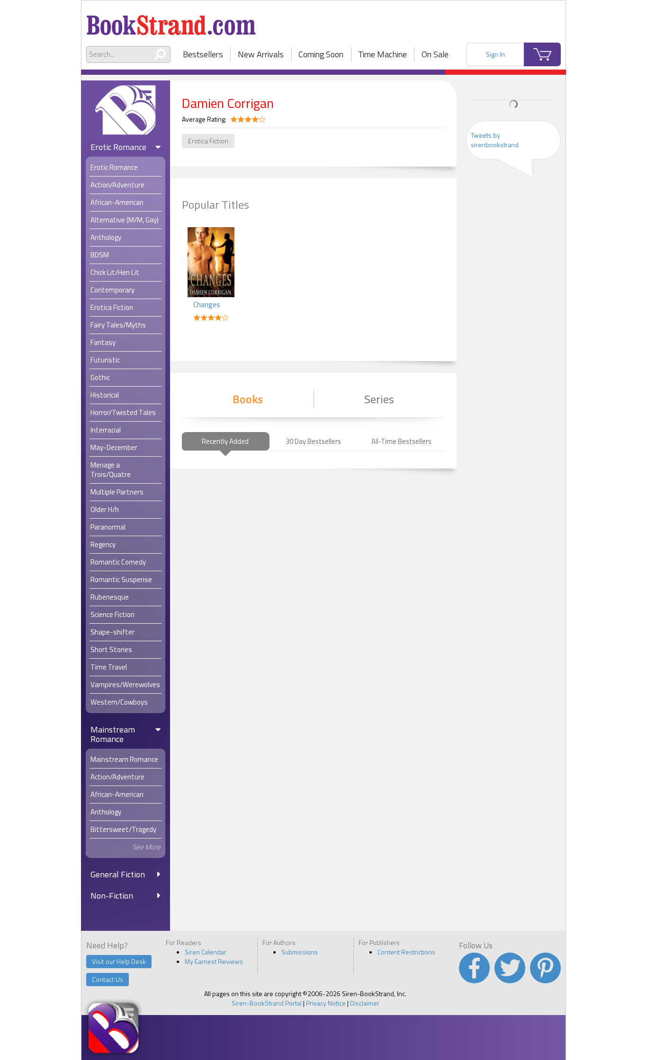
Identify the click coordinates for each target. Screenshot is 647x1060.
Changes (206, 304)
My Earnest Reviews (214, 961)
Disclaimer (364, 1003)
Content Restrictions (406, 952)
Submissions (299, 952)
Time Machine (383, 54)
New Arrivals (261, 54)
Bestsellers (203, 54)
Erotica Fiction (208, 141)
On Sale (435, 54)
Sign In (495, 54)
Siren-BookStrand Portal (267, 1003)
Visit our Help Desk (119, 961)
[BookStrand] (171, 21)
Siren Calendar (205, 952)
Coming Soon (320, 54)
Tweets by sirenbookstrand (495, 140)
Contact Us (107, 979)
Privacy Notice (326, 1003)
